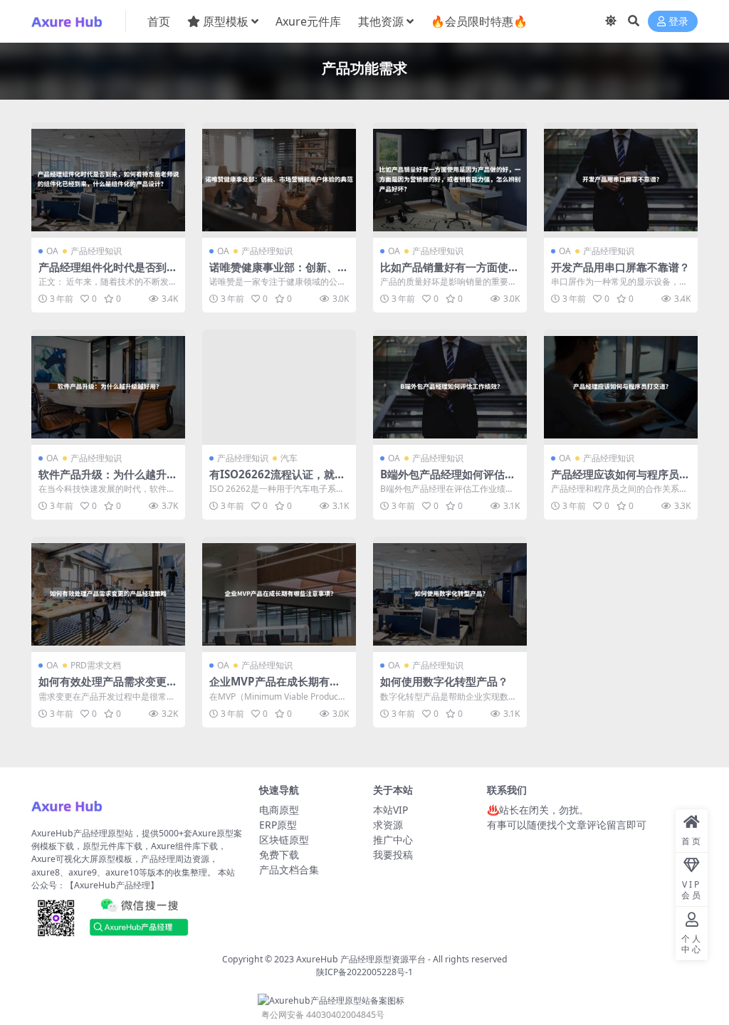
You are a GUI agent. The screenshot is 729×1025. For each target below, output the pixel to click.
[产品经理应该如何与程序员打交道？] (621, 387)
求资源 (388, 824)
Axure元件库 (308, 21)
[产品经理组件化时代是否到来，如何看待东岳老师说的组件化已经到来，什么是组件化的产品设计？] (108, 180)
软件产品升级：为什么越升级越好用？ (107, 480)
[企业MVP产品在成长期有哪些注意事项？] (279, 594)
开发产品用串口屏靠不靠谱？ (620, 267)
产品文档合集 (289, 869)
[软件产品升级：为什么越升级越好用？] (108, 387)
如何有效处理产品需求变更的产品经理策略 (107, 687)
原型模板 (225, 21)
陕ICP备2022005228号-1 (364, 972)
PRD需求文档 (95, 665)
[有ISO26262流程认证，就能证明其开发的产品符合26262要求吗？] (279, 387)
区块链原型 (284, 839)
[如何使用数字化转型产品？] (450, 594)
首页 (158, 21)
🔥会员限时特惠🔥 (479, 21)
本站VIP (390, 809)
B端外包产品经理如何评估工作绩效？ (447, 480)
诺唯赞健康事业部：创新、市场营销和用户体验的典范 (278, 273)
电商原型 (279, 809)
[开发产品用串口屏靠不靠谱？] (621, 180)
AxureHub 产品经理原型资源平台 (361, 959)
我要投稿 (393, 854)
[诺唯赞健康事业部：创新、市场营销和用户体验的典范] (279, 180)
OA (52, 251)
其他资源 (381, 21)
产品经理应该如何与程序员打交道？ (620, 480)
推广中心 (393, 839)
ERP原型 (278, 824)
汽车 (289, 458)
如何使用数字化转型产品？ (444, 681)
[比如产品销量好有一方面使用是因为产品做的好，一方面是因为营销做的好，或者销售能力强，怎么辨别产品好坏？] (450, 180)
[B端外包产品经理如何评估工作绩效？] (450, 387)
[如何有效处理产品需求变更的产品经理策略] (108, 594)
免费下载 (279, 854)
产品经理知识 (96, 251)
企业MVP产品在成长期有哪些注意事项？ (274, 687)
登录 (678, 21)
